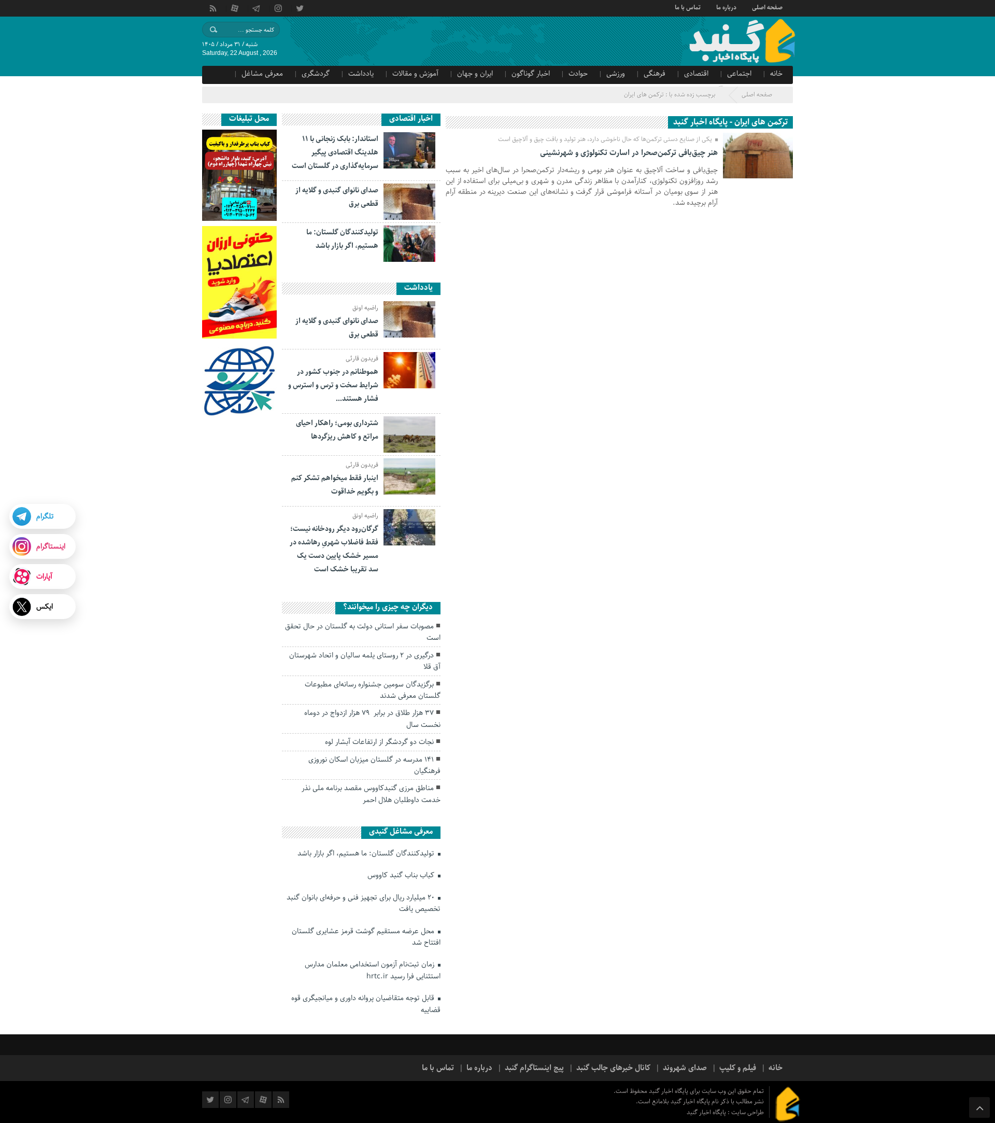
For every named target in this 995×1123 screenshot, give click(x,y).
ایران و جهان (475, 73)
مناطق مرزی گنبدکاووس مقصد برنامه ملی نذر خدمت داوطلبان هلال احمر (371, 794)
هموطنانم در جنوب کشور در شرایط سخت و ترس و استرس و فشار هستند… (333, 385)
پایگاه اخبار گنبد (707, 1112)
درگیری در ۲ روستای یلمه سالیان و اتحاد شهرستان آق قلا (364, 661)
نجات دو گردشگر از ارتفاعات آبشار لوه (379, 742)
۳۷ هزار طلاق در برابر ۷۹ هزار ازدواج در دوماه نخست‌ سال (372, 719)
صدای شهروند (685, 1068)
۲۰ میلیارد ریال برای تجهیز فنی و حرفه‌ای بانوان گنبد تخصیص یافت (363, 903)
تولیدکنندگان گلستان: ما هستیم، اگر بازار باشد (366, 853)
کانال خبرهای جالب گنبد (613, 1068)
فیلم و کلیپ (737, 1068)
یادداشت (361, 73)
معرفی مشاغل (262, 73)
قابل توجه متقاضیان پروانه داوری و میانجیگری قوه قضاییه (365, 1004)
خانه (776, 73)
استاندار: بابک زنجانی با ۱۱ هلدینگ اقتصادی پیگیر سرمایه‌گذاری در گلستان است (335, 152)
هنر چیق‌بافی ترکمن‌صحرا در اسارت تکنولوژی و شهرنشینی (629, 153)
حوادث (578, 73)
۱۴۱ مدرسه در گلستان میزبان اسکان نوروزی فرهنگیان (374, 765)
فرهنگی (654, 73)
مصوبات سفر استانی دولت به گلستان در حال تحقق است (362, 632)
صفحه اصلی (767, 6)
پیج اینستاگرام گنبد (534, 1068)
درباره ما (726, 6)
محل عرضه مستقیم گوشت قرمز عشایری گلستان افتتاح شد (366, 937)
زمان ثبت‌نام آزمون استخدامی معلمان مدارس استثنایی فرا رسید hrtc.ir (372, 970)
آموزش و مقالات (415, 73)
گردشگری (316, 73)
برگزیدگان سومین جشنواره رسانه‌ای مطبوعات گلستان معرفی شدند (372, 690)
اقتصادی (696, 73)
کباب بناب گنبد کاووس (401, 875)
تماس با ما (688, 6)
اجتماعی (739, 73)
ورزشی (615, 73)
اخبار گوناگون (530, 73)
